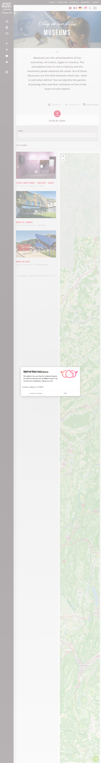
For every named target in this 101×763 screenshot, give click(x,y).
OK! (65, 393)
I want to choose (35, 393)
